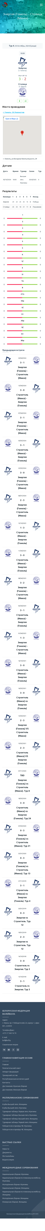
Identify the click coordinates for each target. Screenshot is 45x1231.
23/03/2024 (22, 468)
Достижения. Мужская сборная (14, 1086)
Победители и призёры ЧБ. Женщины (17, 1130)
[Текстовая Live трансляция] (19, 101)
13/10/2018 (22, 977)
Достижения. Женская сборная (14, 1090)
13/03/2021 (22, 716)
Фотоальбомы (8, 1156)
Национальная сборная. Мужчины (15, 1174)
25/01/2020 (22, 853)
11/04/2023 (22, 551)
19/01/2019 (22, 932)
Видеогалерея (8, 1160)
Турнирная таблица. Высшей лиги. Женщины (20, 1119)
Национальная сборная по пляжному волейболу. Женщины (21, 1193)
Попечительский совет (11, 1068)
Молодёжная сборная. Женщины (15, 1198)
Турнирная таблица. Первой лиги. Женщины (19, 1122)
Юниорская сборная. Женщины (14, 1202)
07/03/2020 (22, 826)
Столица (22, 84)
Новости (5, 1149)
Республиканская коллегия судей (15, 1079)
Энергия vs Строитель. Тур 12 (22, 921)
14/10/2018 (22, 956)
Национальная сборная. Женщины (15, 1188)
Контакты (6, 1083)
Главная (5, 1064)
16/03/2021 (22, 688)
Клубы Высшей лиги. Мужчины (14, 1108)
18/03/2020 (22, 798)
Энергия (22, 68)
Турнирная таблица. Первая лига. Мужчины (19, 1111)
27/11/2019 (22, 881)
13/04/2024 (22, 385)
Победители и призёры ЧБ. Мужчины (17, 1126)
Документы (7, 1152)
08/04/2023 (22, 578)
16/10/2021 (22, 661)
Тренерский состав (10, 1075)
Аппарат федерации (10, 1072)
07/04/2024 (22, 413)
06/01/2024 (22, 496)
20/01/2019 (22, 908)
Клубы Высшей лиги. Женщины (14, 1104)
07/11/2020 (22, 771)
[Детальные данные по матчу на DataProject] (25, 101)
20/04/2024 (22, 358)
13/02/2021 (22, 743)
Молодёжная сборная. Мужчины (15, 1184)
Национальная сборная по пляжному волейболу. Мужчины (21, 1179)
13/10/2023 (22, 523)
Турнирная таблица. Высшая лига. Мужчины (19, 1115)
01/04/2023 (22, 633)
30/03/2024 (22, 440)
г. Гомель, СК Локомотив (13, 112)
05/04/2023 (22, 606)
